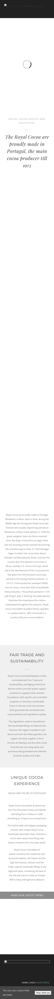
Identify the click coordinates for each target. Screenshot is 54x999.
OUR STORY (42, 982)
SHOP (32, 982)
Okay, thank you (43, 993)
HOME (25, 982)
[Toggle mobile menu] (48, 12)
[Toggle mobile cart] (43, 12)
